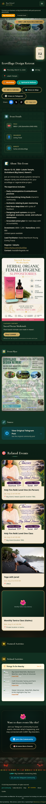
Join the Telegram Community (24, 778)
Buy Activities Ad (8, 15)
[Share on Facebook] (11, 102)
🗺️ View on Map (32, 90)
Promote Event (21, 15)
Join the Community (24, 739)
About (39, 788)
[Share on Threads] (21, 102)
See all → (39, 666)
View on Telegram (15, 96)
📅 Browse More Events (23, 746)
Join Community (6, 788)
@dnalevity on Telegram (39, 802)
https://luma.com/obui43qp (15, 248)
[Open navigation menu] (42, 3)
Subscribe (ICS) (17, 788)
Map (25, 788)
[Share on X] (16, 102)
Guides (4, 791)
